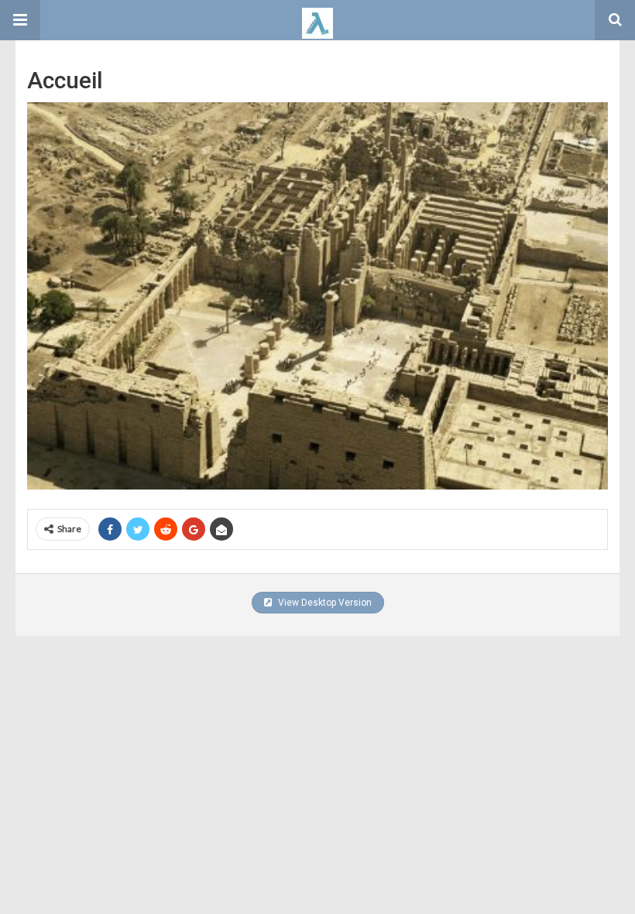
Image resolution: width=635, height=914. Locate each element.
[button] (20, 20)
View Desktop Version (324, 602)
